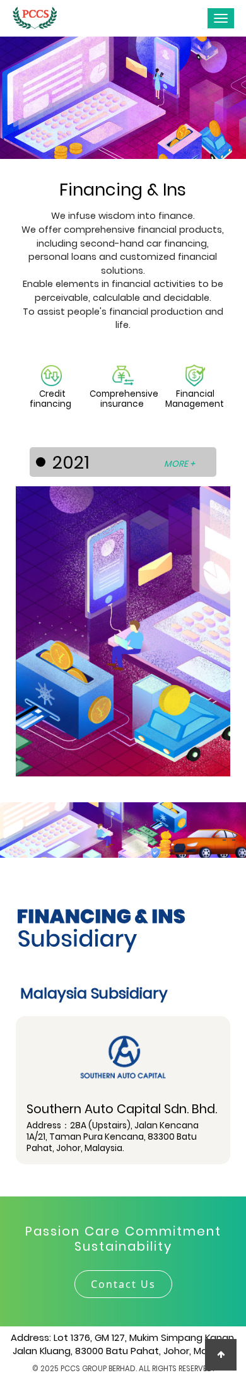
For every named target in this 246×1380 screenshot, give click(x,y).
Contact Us (123, 1284)
